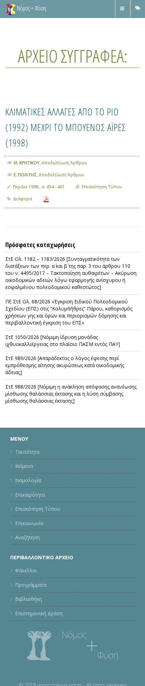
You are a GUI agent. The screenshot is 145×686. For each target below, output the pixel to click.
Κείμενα (24, 465)
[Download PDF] (46, 199)
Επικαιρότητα (30, 494)
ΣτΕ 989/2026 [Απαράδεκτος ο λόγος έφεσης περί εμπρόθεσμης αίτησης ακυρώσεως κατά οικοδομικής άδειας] (64, 365)
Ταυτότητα (27, 451)
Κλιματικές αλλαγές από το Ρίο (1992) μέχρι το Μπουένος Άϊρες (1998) (69, 126)
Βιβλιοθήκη (28, 599)
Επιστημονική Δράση (39, 613)
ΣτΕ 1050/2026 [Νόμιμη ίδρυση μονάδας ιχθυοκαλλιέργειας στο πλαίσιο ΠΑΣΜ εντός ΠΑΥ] (62, 340)
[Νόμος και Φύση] (10, 9)
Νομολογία (28, 480)
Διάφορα (22, 199)
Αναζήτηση (27, 537)
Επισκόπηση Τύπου (102, 187)
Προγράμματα (30, 584)
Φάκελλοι (26, 570)
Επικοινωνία (29, 523)
